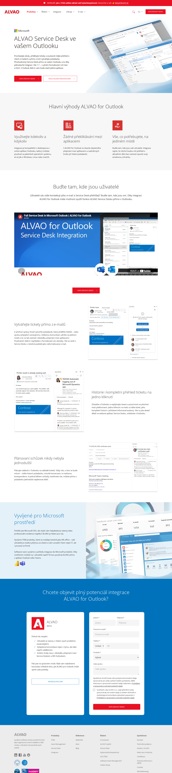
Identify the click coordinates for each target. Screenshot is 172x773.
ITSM (53, 740)
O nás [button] (80, 11)
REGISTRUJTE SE (121, 3)
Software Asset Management (111, 761)
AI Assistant (104, 740)
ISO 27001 (104, 756)
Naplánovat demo (155, 12)
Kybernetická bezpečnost (109, 752)
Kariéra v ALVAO (143, 748)
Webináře (79, 740)
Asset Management (58, 744)
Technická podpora (144, 744)
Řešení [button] (44, 11)
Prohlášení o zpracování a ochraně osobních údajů (115, 698)
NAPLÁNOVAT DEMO (27, 79)
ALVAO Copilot (105, 744)
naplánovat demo (85, 290)
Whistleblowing (142, 771)
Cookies (140, 767)
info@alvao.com (55, 681)
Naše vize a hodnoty (144, 752)
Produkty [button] (31, 11)
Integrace (57, 11)
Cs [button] (139, 11)
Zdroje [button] (69, 11)
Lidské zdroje (105, 765)
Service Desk (55, 748)
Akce (77, 744)
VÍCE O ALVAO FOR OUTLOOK (59, 79)
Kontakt (140, 740)
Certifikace (141, 756)
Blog (77, 748)
